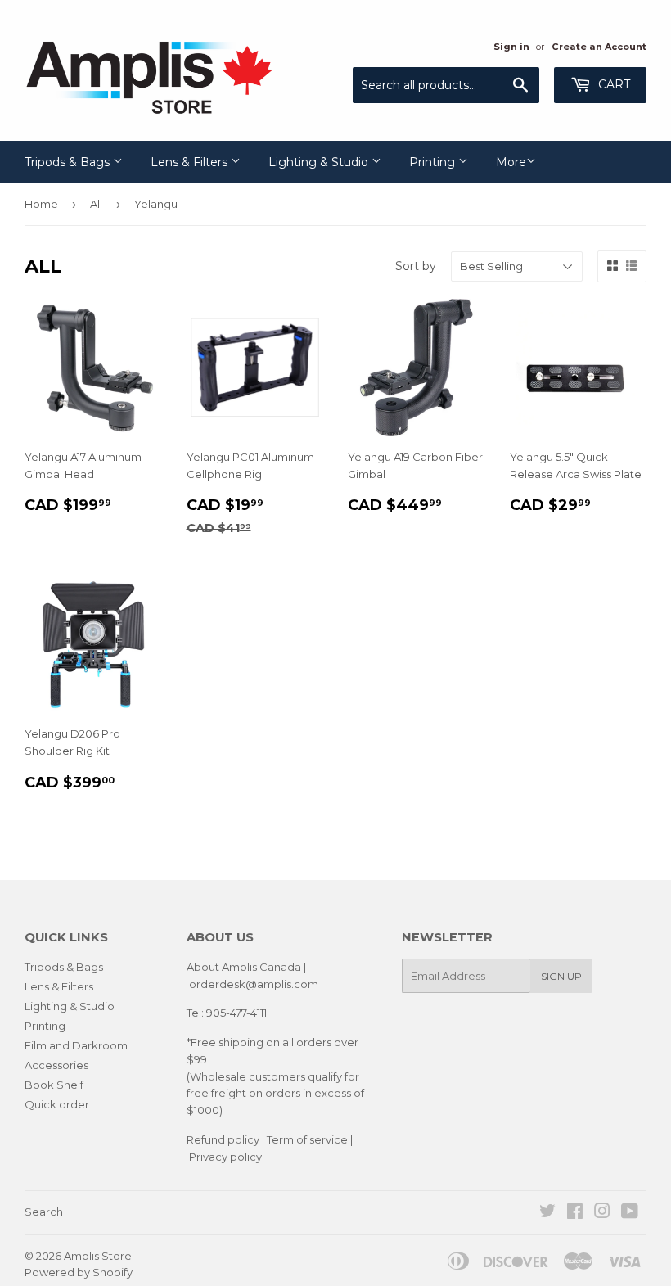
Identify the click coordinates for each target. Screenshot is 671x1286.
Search (44, 1211)
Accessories (56, 1065)
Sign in (511, 46)
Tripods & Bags (69, 162)
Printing (433, 162)
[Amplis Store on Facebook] (574, 1213)
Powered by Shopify (79, 1272)
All (96, 203)
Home (41, 203)
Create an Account (599, 46)
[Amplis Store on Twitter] (547, 1213)
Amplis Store (98, 1255)
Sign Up (561, 976)
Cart (612, 84)
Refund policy (223, 1139)
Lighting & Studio (320, 162)
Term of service (307, 1139)
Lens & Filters (191, 162)
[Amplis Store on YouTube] (629, 1213)
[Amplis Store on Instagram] (602, 1213)
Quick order (57, 1104)
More (511, 162)
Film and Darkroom (76, 1045)
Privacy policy (225, 1156)
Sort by (415, 266)
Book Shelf (54, 1084)
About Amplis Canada (244, 966)
